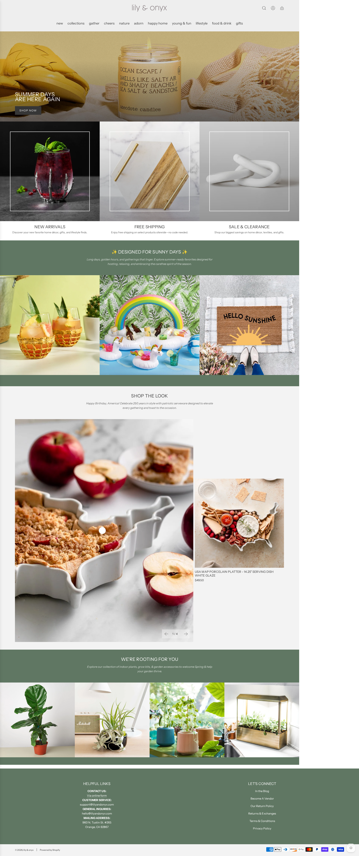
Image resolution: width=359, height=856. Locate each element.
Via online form (97, 795)
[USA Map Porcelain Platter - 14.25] (239, 523)
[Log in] (273, 8)
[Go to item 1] (102, 530)
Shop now (28, 110)
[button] (166, 633)
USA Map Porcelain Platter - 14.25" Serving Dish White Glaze (234, 573)
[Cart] (281, 8)
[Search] (264, 8)
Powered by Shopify (50, 850)
